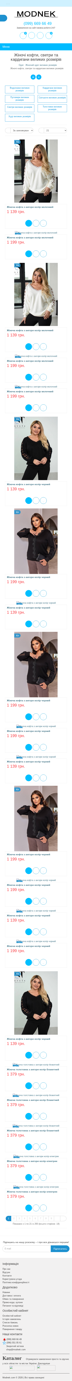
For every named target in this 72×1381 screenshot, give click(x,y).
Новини (6, 1292)
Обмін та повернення (13, 1299)
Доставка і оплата (12, 1295)
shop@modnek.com (16, 1349)
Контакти (7, 1275)
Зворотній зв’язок (15, 1346)
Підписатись (60, 1248)
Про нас (7, 1269)
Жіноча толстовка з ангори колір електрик (32, 1161)
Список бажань (10, 1322)
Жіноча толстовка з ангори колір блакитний (33, 1069)
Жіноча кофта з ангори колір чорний (28, 484)
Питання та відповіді (13, 1305)
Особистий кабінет (12, 1316)
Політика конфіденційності (16, 1282)
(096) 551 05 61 (14, 1342)
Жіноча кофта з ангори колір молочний (30, 207)
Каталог (12, 1358)
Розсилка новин (10, 1326)
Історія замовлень (12, 1319)
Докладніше (44, 1363)
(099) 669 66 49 (14, 1339)
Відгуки (6, 1272)
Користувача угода (12, 1279)
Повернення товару (12, 1329)
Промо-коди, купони (13, 1302)
